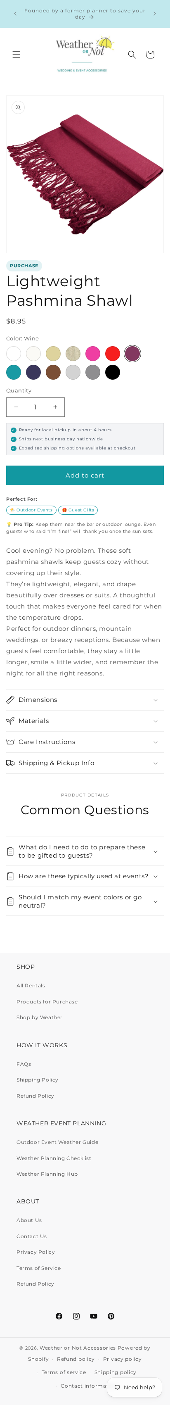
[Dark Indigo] (33, 372)
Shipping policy (115, 1372)
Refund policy (76, 1359)
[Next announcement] (155, 14)
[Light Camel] (53, 353)
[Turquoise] (13, 372)
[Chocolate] (53, 372)
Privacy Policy (36, 1252)
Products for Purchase (47, 1001)
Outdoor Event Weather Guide (57, 1142)
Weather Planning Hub (47, 1174)
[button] (16, 54)
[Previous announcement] (15, 14)
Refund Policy (35, 1096)
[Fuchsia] (92, 353)
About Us (29, 1220)
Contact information (89, 1386)
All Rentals (31, 985)
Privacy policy (122, 1359)
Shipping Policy (38, 1080)
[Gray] (92, 372)
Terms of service (64, 1372)
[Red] (112, 353)
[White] (13, 353)
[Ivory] (33, 353)
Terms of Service (39, 1268)
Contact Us (32, 1236)
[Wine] (132, 353)
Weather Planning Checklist (54, 1158)
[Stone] (73, 353)
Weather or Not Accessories (78, 1348)
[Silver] (73, 372)
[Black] (112, 372)
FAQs (24, 1064)
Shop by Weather (40, 1017)
